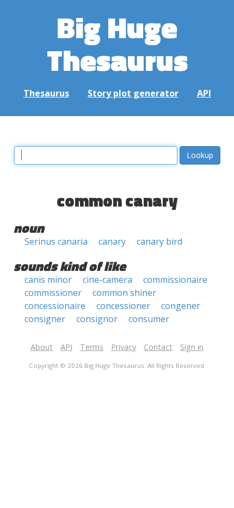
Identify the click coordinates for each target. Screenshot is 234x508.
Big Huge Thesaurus (117, 43)
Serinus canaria (56, 241)
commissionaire (175, 280)
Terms (91, 347)
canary (112, 241)
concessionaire (54, 306)
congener (180, 306)
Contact (158, 347)
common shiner (124, 293)
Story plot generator (133, 93)
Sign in (192, 347)
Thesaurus (46, 93)
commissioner (53, 293)
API (204, 93)
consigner (44, 319)
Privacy (123, 347)
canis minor (48, 280)
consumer (148, 319)
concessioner (123, 306)
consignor (97, 319)
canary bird (159, 241)
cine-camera (107, 280)
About (41, 347)
